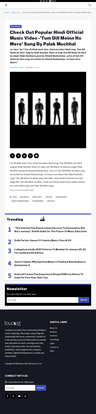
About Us (53, 328)
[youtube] (19, 396)
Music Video (37, 197)
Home (7, 12)
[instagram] (25, 396)
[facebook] (12, 155)
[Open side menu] (6, 5)
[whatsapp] (30, 155)
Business (53, 332)
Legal (52, 343)
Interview (53, 335)
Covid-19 (49, 197)
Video (52, 351)
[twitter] (18, 155)
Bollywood (16, 12)
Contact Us (54, 347)
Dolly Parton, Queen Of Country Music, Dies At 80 (42, 240)
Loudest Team (17, 67)
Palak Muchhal (61, 197)
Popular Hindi (37, 201)
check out (51, 201)
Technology (54, 339)
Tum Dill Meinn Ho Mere (20, 201)
